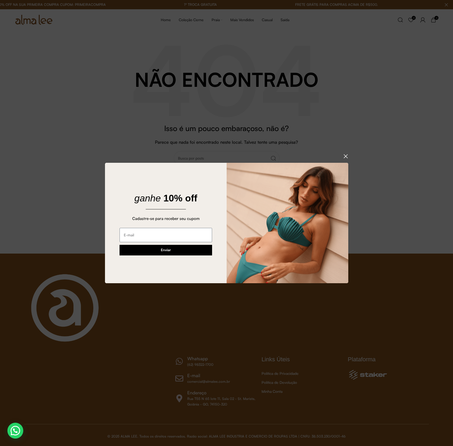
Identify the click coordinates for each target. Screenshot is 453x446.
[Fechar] (345, 156)
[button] (15, 431)
